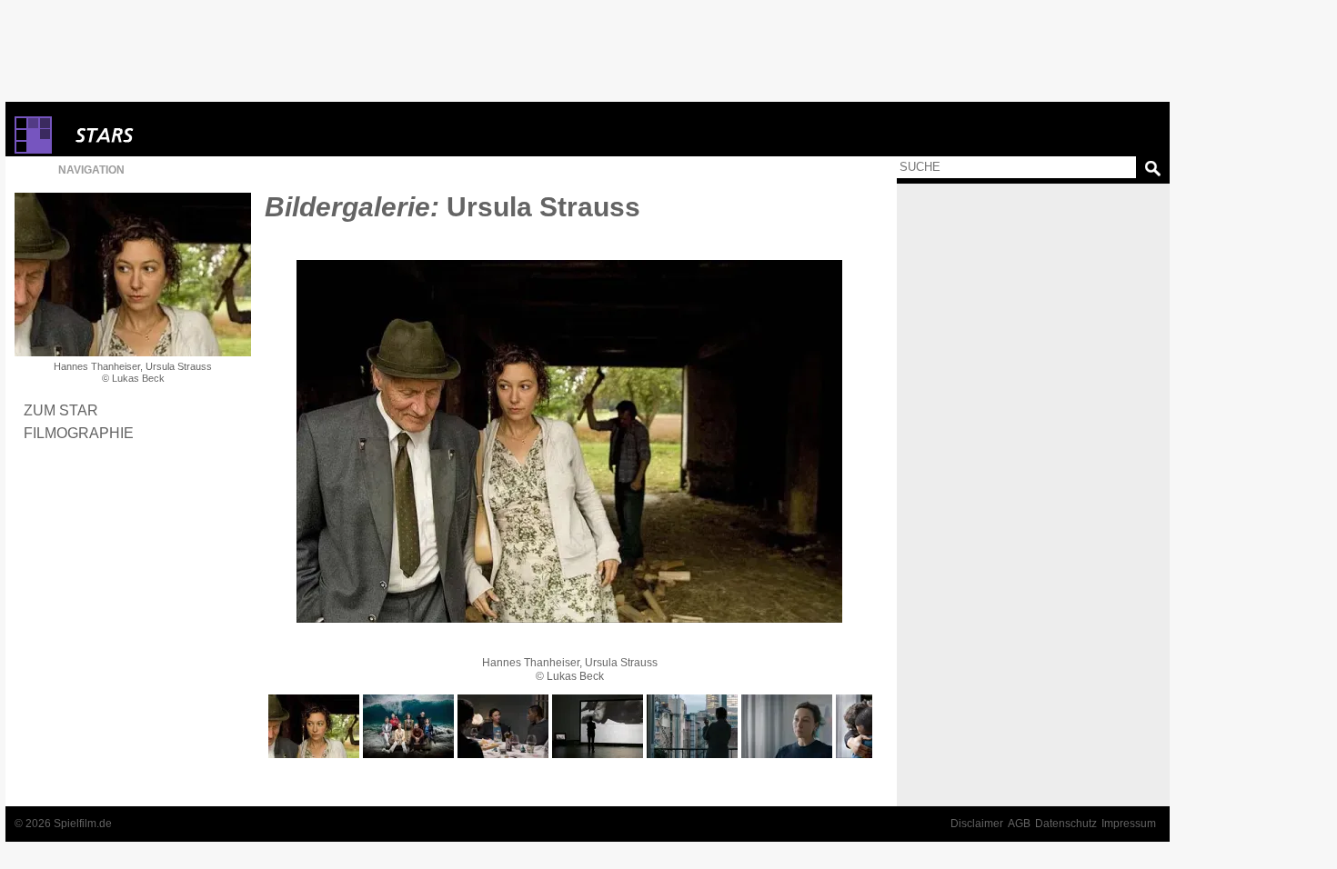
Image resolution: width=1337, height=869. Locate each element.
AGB (1019, 823)
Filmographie (79, 433)
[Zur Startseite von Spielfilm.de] (33, 149)
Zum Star (61, 410)
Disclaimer (976, 823)
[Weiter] (569, 441)
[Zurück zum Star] (133, 274)
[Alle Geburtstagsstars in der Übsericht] (169, 135)
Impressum (1128, 823)
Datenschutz (1066, 823)
